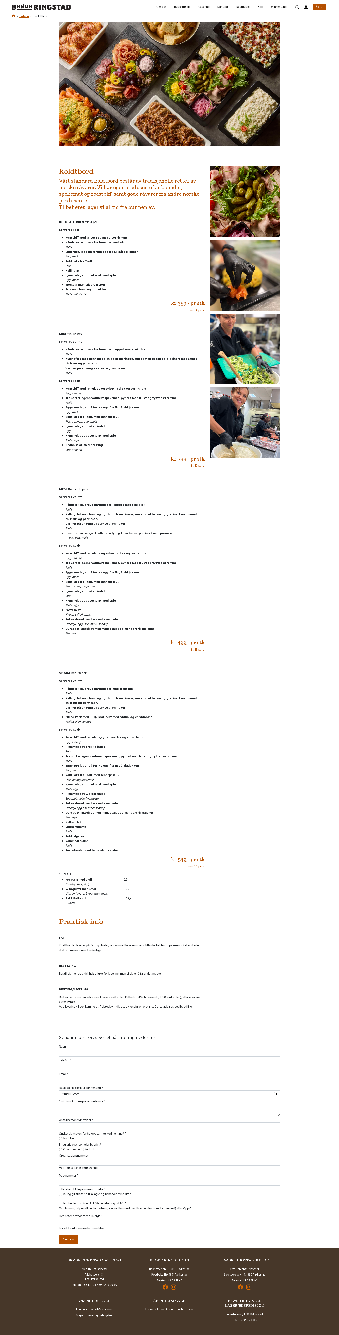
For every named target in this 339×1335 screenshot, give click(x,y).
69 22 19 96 (250, 1281)
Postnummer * (68, 1175)
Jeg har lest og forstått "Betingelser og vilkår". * (94, 1203)
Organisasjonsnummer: (74, 1155)
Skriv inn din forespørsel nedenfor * (82, 1101)
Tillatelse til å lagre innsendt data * (82, 1189)
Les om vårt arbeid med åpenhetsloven (169, 1310)
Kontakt (222, 7)
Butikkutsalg (182, 7)
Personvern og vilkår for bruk (94, 1310)
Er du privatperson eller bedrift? (80, 1144)
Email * (63, 1074)
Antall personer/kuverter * (76, 1120)
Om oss (161, 7)
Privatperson (71, 1149)
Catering (204, 7)
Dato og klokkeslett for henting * (81, 1088)
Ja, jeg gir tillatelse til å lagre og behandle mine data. (97, 1194)
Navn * (63, 1046)
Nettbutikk (243, 7)
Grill (260, 7)
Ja (64, 1138)
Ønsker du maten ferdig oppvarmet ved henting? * (92, 1133)
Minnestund (279, 7)
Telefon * (65, 1060)
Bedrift (89, 1149)
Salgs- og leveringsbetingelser (94, 1315)
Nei (71, 1138)
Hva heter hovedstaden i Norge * (81, 1216)
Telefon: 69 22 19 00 (169, 1281)
